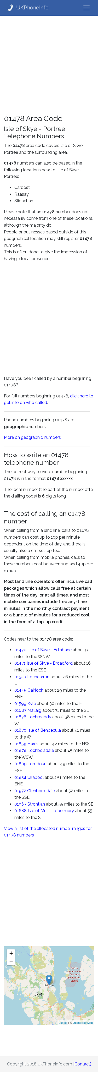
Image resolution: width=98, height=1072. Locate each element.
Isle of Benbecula (44, 730)
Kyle (31, 703)
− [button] (11, 961)
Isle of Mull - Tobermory (51, 810)
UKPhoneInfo (32, 7)
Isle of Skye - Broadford (50, 663)
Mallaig (34, 710)
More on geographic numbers (32, 437)
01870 (20, 730)
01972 (20, 790)
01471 (20, 663)
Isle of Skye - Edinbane (49, 649)
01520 (20, 676)
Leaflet (63, 1022)
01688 (20, 810)
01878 (20, 750)
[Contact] (82, 1064)
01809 (20, 763)
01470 (20, 649)
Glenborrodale (41, 790)
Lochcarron (38, 676)
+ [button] (11, 953)
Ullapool (35, 777)
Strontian (36, 804)
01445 (20, 690)
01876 (20, 716)
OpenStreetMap (83, 1022)
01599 (20, 703)
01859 (20, 743)
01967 (20, 804)
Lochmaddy (39, 716)
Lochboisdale (40, 750)
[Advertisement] (49, 65)
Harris (32, 743)
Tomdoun (37, 763)
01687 (20, 710)
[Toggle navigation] (86, 8)
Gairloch (35, 690)
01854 (20, 777)
